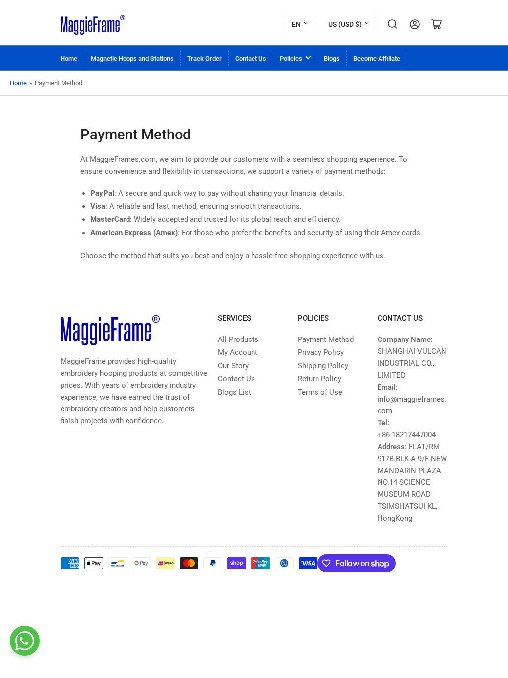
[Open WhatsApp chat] (25, 641)
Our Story (233, 365)
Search (393, 24)
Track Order (204, 58)
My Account (237, 352)
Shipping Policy (323, 365)
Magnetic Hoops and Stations (132, 58)
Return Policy (319, 378)
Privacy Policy (321, 352)
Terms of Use (320, 392)
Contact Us (250, 58)
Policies (291, 58)
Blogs (332, 58)
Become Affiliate (376, 58)
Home (69, 58)
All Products (238, 339)
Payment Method (326, 339)
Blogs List (234, 392)
